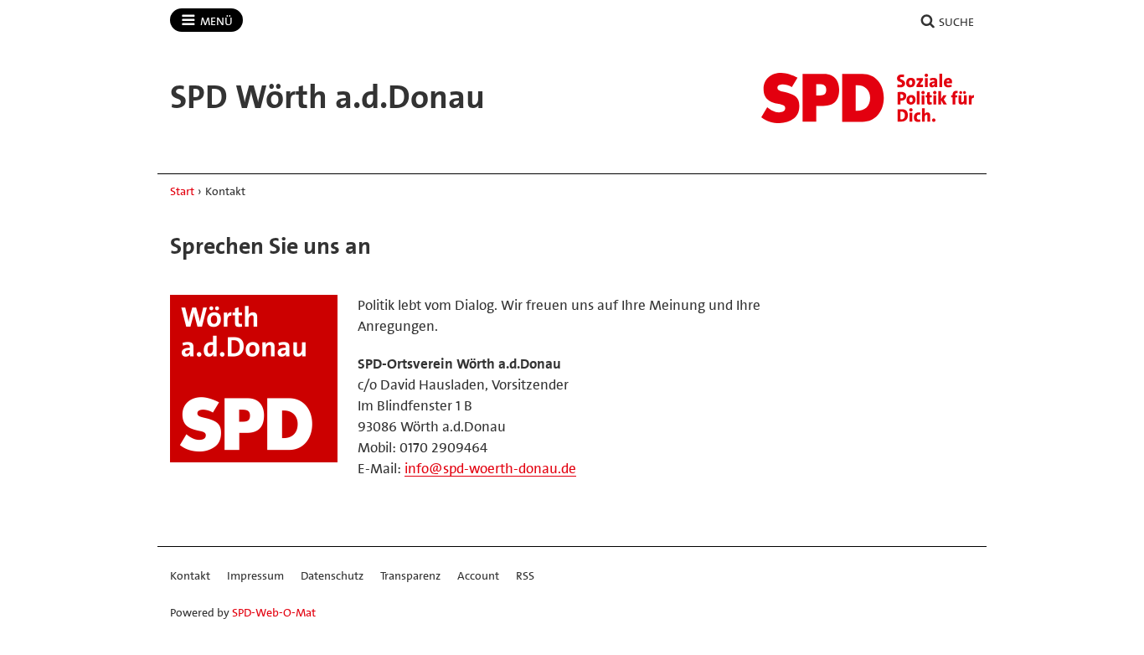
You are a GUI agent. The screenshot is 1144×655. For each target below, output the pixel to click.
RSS (525, 575)
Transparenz (410, 575)
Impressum (255, 575)
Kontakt (190, 575)
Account (478, 575)
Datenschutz (332, 575)
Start (182, 191)
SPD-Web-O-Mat (274, 612)
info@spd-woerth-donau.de (490, 468)
